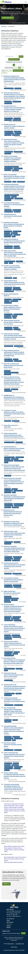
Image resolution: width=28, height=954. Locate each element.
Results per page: (9, 67)
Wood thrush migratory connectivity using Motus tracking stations (13, 744)
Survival (13, 236)
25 (17, 67)
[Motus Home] (6, 2)
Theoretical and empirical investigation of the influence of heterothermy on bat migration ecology (14, 699)
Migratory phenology (17, 120)
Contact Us (11, 918)
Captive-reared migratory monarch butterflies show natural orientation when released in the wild (13, 435)
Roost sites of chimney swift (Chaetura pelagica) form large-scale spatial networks (13, 365)
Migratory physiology (17, 101)
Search (21, 56)
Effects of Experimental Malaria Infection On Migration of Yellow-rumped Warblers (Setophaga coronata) (14, 176)
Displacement (7, 196)
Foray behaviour (14, 600)
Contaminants (7, 389)
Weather (14, 277)
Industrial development (9, 88)
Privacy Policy (14, 947)
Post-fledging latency (18, 151)
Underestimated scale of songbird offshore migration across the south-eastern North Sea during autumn (14, 282)
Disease (14, 181)
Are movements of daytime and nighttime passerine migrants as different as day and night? (13, 579)
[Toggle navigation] (26, 2)
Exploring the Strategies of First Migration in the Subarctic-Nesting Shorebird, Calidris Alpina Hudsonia (14, 241)
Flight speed (14, 196)
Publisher (4, 72)
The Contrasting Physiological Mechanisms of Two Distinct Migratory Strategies (14, 204)
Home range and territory (18, 503)
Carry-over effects (7, 231)
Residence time (8, 153)
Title (7, 70)
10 (14, 67)
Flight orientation (8, 120)
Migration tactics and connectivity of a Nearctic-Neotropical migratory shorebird (14, 126)
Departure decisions (8, 118)
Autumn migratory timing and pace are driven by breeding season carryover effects (13, 322)
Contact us (6, 884)
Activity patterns (8, 181)
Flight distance (7, 764)
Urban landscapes (8, 302)
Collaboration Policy (7, 18)
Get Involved (10, 922)
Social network (7, 370)
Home (8, 920)
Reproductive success (18, 490)
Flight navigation (17, 118)
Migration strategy (8, 287)
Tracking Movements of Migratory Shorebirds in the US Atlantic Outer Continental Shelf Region (14, 448)
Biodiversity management (9, 442)
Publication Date (17, 70)
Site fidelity (7, 301)
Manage (9, 927)
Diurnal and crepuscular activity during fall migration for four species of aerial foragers (13, 674)
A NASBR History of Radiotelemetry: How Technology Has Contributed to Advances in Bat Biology (14, 397)
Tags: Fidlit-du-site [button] (13, 59)
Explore (9, 925)
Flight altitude (7, 458)
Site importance (18, 88)
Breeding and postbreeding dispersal (11, 166)
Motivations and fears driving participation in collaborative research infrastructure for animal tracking (14, 523)
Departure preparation (17, 573)
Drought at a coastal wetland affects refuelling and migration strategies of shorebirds (12, 267)
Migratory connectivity (9, 133)
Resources (4, 26)
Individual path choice (18, 168)
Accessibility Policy (20, 943)
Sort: (3, 70)
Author (10, 70)
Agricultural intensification (10, 261)
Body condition (7, 488)
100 (22, 67)
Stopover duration (8, 103)
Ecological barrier (8, 101)
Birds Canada (11, 943)
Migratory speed (18, 133)
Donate (23, 933)
